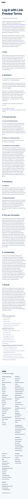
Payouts (4, 413)
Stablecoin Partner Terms (9, 339)
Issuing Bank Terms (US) (8, 336)
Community (4, 461)
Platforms (17, 399)
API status (17, 443)
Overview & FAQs (7, 317)
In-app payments (19, 393)
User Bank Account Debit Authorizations (12, 323)
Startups (17, 380)
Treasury (4, 424)
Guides (3, 455)
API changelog (18, 445)
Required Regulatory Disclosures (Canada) (12, 356)
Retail (16, 422)
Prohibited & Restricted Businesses (11, 325)
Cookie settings (5, 475)
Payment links (5, 410)
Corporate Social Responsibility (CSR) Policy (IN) (14, 357)
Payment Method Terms (8, 338)
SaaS (16, 400)
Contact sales (18, 463)
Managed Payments (6, 408)
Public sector (18, 420)
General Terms (6, 319)
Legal (3, 314)
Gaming (16, 406)
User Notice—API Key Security (10, 349)
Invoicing (4, 402)
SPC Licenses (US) (7, 334)
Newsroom (17, 459)
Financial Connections (7, 399)
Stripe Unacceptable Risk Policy (10, 347)
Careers (17, 457)
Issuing (3, 404)
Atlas (3, 380)
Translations (5, 343)
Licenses (4, 471)
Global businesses (19, 391)
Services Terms (6, 321)
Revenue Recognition (7, 417)
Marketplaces (18, 395)
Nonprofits (17, 416)
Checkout (4, 388)
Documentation (18, 439)
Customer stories (6, 457)
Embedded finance (19, 388)
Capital (3, 386)
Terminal (4, 422)
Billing (3, 384)
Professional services (20, 418)
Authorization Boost (6, 382)
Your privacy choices (6, 477)
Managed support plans (7, 486)
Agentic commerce (19, 382)
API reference (18, 441)
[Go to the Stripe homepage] (3, 371)
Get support (5, 484)
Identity (4, 400)
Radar (3, 415)
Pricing (3, 378)
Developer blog (18, 450)
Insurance (17, 411)
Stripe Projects (18, 448)
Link (3, 406)
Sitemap (4, 473)
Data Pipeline (5, 395)
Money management (19, 397)
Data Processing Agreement (9, 341)
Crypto (3, 393)
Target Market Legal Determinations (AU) (12, 354)
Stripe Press (18, 461)
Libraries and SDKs (19, 446)
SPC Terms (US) (6, 332)
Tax (3, 421)
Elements (4, 397)
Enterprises (17, 378)
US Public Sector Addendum (9, 359)
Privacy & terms (5, 466)
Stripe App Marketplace (20, 429)
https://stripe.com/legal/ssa (19, 24)
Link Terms (16, 32)
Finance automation (19, 389)
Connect (4, 391)
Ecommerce (18, 386)
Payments (4, 411)
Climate (4, 389)
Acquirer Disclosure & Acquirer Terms (11, 330)
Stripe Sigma (5, 419)
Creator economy (19, 404)
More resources (5, 479)
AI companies (18, 402)
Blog (3, 459)
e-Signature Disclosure (8, 327)
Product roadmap (19, 455)
